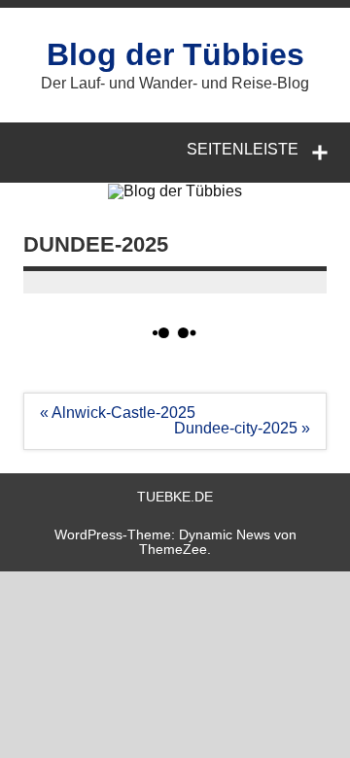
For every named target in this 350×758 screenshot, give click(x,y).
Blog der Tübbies (175, 54)
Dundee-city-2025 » (242, 428)
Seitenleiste (242, 149)
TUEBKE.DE (175, 496)
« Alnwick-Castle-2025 (117, 412)
